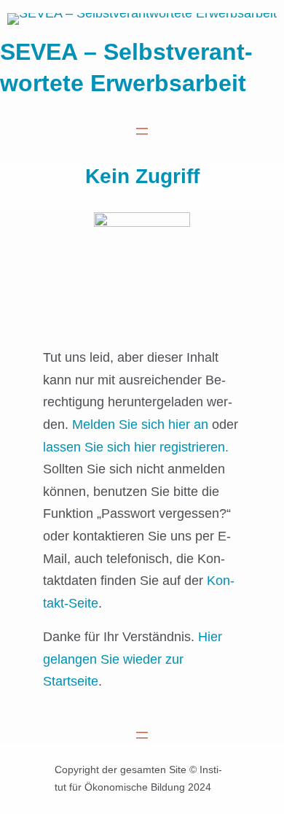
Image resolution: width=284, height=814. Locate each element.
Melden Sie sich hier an (140, 424)
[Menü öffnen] (142, 131)
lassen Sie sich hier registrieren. (136, 447)
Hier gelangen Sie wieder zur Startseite (132, 659)
